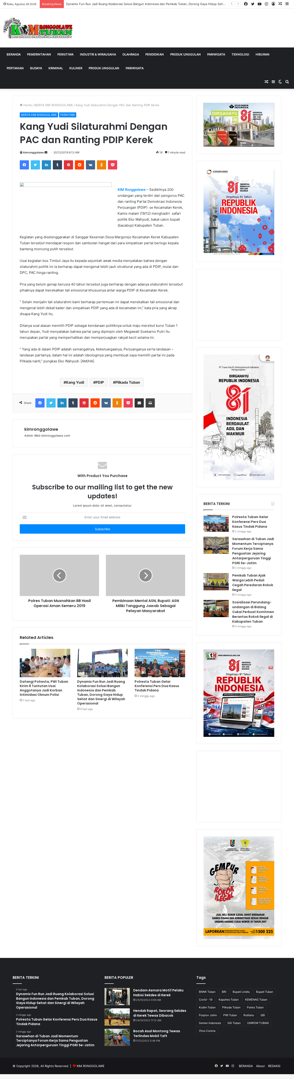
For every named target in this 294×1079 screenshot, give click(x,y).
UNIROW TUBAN (258, 1023)
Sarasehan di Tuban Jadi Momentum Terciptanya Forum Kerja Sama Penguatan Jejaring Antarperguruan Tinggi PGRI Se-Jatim (253, 551)
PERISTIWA (65, 54)
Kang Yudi (75, 382)
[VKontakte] (90, 164)
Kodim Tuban (207, 1007)
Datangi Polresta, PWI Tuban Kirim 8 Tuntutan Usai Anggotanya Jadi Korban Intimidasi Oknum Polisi (44, 688)
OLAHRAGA (130, 54)
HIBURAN (262, 54)
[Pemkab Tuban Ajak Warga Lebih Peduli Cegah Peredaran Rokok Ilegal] (216, 581)
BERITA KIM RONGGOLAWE (53, 105)
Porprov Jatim (208, 1015)
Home (27, 105)
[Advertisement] (239, 304)
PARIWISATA (216, 54)
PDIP (100, 382)
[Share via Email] (139, 403)
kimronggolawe (33, 152)
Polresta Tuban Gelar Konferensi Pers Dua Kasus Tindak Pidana (157, 686)
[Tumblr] (57, 164)
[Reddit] (79, 164)
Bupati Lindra (241, 991)
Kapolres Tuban (229, 999)
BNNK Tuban (207, 991)
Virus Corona (207, 1030)
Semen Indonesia (210, 1023)
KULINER (75, 68)
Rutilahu (248, 1015)
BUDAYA (36, 68)
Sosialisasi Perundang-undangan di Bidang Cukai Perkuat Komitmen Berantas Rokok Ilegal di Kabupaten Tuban (253, 612)
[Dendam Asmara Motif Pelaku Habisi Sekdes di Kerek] (117, 996)
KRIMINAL (55, 68)
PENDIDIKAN (154, 54)
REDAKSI (274, 1066)
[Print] (150, 403)
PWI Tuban (230, 1015)
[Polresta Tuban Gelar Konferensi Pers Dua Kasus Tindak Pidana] (160, 663)
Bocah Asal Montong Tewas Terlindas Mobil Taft (156, 1033)
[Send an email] (46, 152)
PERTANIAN (15, 68)
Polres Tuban (255, 1007)
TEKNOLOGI (240, 54)
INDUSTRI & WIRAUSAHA (98, 54)
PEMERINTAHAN (39, 54)
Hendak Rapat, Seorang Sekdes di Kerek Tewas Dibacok (159, 1013)
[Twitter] (35, 164)
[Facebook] (24, 164)
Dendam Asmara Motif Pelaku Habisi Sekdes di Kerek (158, 992)
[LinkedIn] (46, 164)
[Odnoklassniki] (101, 164)
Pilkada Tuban (127, 382)
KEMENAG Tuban (256, 999)
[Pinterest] (68, 164)
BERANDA (14, 54)
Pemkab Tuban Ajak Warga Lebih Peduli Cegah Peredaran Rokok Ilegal (252, 582)
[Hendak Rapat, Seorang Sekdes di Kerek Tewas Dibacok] (117, 1017)
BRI (224, 991)
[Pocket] (112, 164)
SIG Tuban (234, 1023)
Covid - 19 (205, 999)
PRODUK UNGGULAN (185, 54)
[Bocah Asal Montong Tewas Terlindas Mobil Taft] (117, 1037)
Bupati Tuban (264, 991)
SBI (262, 1015)
